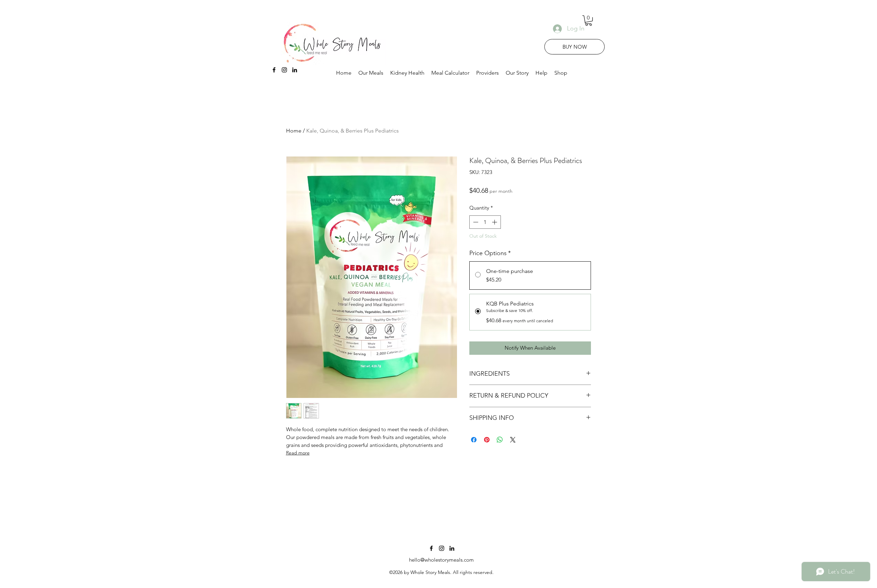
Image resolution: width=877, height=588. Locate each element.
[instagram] (284, 69)
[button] (588, 20)
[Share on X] (513, 440)
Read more (298, 453)
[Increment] (495, 222)
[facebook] (274, 69)
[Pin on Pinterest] (487, 440)
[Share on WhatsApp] (500, 440)
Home (293, 130)
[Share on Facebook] (474, 440)
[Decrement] (475, 222)
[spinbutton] (485, 222)
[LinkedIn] (294, 69)
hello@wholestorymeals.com (441, 559)
